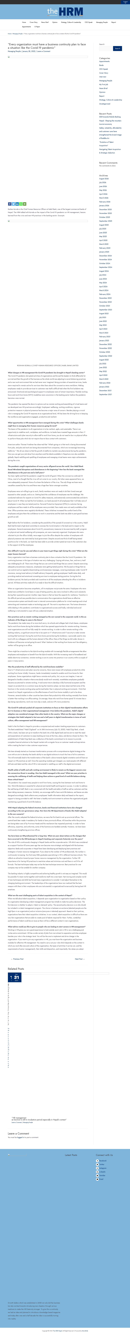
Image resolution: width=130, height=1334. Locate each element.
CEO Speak (88, 22)
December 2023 (105, 298)
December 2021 (105, 390)
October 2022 (104, 352)
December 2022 (105, 344)
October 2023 (104, 306)
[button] (125, 2)
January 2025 (104, 252)
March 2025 (103, 244)
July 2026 (102, 182)
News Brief (45, 22)
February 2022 (104, 383)
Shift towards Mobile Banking (110, 117)
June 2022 (103, 367)
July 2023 (102, 317)
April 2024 (103, 286)
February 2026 (104, 202)
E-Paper (37, 27)
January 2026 (104, 205)
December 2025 (105, 209)
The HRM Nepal (57, 1331)
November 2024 (105, 259)
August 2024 (104, 271)
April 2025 (103, 240)
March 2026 (103, 198)
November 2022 (105, 348)
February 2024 (104, 294)
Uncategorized (104, 104)
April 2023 (103, 329)
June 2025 (103, 232)
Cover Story (33, 22)
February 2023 (104, 336)
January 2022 (104, 387)
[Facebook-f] (102, 2)
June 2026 (103, 186)
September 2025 (105, 221)
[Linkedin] (17, 204)
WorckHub (85, 1331)
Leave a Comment (43, 51)
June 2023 (103, 321)
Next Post (80, 959)
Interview (102, 77)
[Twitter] (106, 2)
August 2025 (104, 225)
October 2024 (104, 263)
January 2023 (104, 340)
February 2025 (104, 248)
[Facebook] (9, 204)
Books (101, 65)
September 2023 (105, 309)
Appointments (26, 27)
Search (101, 44)
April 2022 (103, 375)
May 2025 (103, 236)
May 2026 (103, 190)
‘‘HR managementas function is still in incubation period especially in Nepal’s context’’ (39, 1118)
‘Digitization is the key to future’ (8, 1002)
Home (24, 22)
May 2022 (103, 371)
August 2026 (104, 178)
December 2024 (105, 256)
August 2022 (104, 360)
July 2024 (102, 275)
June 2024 (103, 279)
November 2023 (105, 302)
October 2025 (104, 217)
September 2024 (105, 267)
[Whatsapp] (21, 204)
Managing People (102, 22)
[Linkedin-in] (112, 2)
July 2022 (102, 363)
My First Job (103, 84)
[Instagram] (109, 2)
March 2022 (103, 379)
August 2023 (103, 313)
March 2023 (103, 333)
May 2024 (103, 282)
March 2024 (103, 290)
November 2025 (105, 213)
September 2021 (105, 394)
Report (113, 22)
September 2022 (105, 356)
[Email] (24, 204)
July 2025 (102, 229)
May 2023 (103, 325)
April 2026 (103, 194)
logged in (20, 1137)
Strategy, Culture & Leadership (71, 22)
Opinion (54, 22)
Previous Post (17, 959)
